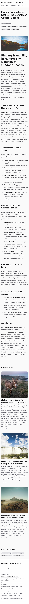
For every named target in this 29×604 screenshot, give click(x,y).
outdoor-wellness (6, 29)
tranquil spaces (5, 92)
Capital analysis (5, 574)
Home (2, 5)
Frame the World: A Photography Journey (11, 586)
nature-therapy (23, 26)
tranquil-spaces (15, 29)
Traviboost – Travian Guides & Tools (10, 595)
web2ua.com (4, 600)
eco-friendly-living (6, 26)
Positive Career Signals (7, 588)
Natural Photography (6, 23)
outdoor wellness (6, 86)
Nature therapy (18, 81)
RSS (22, 5)
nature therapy (21, 234)
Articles (7, 5)
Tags (18, 5)
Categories (13, 5)
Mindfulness (4, 74)
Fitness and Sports (6, 591)
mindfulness (14, 26)
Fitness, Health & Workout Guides (12, 2)
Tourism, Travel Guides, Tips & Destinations (12, 593)
